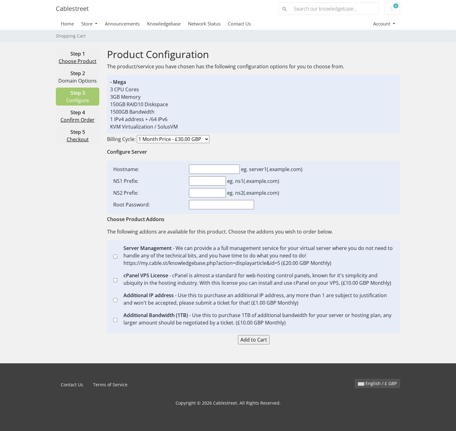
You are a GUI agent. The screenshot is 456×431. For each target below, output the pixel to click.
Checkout (78, 139)
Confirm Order (77, 119)
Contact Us (239, 23)
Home (67, 23)
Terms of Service (110, 385)
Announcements (122, 23)
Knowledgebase (164, 23)
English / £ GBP (380, 383)
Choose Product (77, 61)
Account (382, 23)
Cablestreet (72, 8)
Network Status (204, 23)
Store (87, 23)
